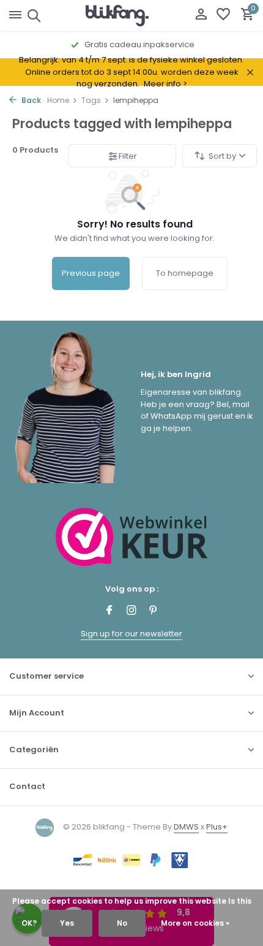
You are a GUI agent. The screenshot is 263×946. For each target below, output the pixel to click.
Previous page (91, 273)
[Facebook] (109, 611)
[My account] (201, 15)
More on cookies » (195, 923)
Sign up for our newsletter (131, 633)
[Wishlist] (223, 15)
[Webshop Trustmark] (132, 537)
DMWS (186, 827)
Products (35, 150)
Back (30, 100)
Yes (67, 923)
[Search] (32, 15)
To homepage (184, 273)
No (122, 923)
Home (58, 100)
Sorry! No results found (135, 224)
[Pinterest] (153, 611)
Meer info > (165, 84)
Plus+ (217, 827)
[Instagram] (131, 611)
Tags (91, 100)
